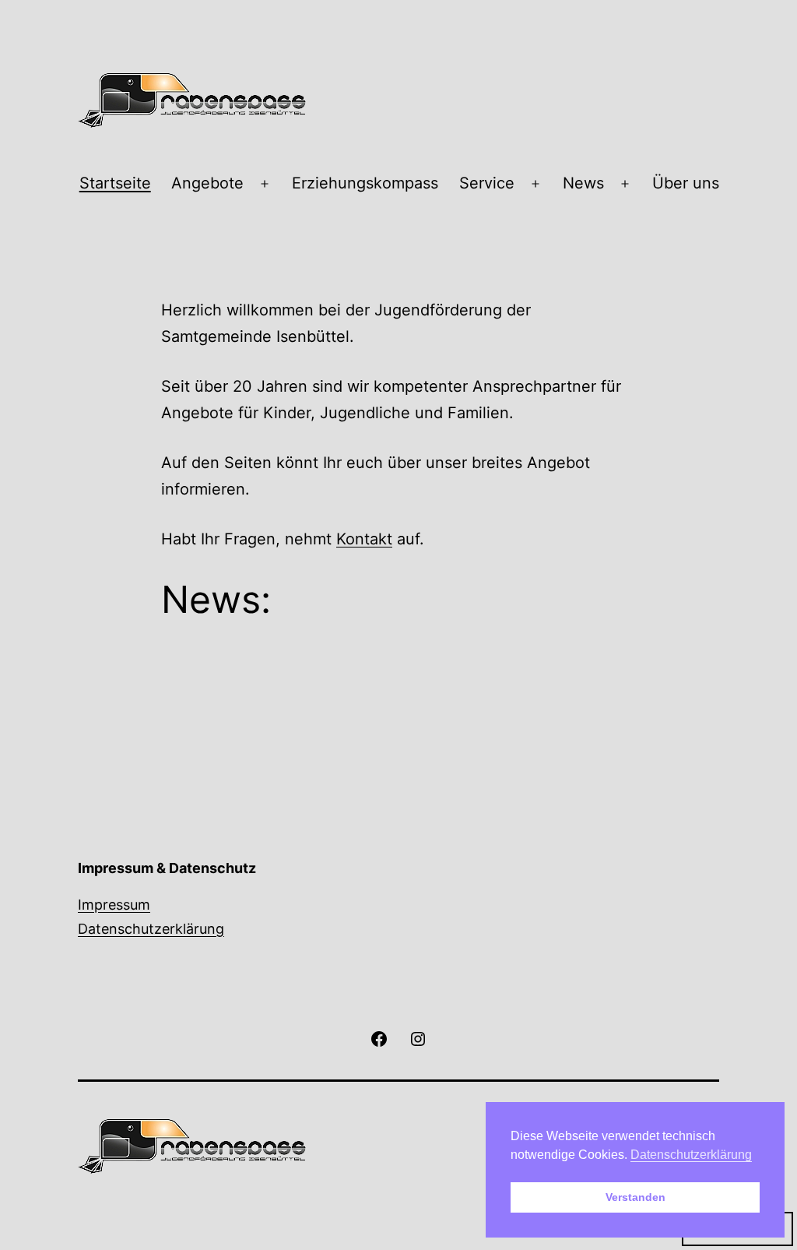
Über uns (685, 183)
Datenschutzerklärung (151, 929)
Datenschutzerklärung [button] (691, 1154)
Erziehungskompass (365, 183)
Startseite (115, 183)
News (583, 183)
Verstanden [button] (635, 1197)
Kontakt (364, 539)
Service (486, 183)
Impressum (114, 904)
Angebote (207, 183)
